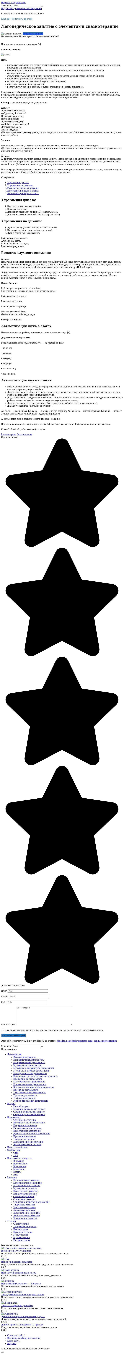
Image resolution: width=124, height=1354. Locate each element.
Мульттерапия (20, 1234)
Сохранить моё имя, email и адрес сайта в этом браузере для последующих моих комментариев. (54, 1030)
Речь (15, 1174)
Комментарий (8, 1024)
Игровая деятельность (24, 1057)
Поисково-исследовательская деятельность (35, 1076)
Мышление (19, 1169)
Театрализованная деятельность (29, 1092)
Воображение (20, 1163)
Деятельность (14, 1054)
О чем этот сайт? (16, 1335)
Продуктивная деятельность (27, 1079)
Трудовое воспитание (24, 1139)
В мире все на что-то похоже (16, 1251)
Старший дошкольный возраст (29, 1114)
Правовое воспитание (24, 1136)
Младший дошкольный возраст (29, 1109)
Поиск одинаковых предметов (17, 1261)
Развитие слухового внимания (23, 188)
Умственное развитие (24, 1207)
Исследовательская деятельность (30, 1073)
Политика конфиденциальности (23, 1338)
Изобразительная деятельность (29, 1062)
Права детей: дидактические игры (18, 1272)
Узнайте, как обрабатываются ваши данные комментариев (87, 1040)
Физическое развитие (24, 1210)
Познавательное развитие (26, 1180)
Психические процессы (19, 1158)
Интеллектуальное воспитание (29, 1122)
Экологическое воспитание (27, 1144)
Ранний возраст (21, 1106)
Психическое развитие (25, 1193)
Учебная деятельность (24, 1098)
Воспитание (13, 1117)
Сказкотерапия (24, 434)
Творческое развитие (24, 1204)
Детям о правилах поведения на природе (22, 1324)
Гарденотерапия (21, 1240)
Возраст (11, 1103)
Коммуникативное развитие (27, 1182)
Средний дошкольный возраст (29, 1111)
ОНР (15, 1152)
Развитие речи (8, 434)
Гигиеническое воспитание (27, 1128)
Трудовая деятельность (25, 1095)
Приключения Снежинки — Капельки (21, 1283)
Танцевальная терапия (24, 1226)
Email (5, 996)
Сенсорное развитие (23, 1196)
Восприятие (19, 1166)
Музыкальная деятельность (27, 1065)
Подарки (11, 1343)
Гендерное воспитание (25, 1125)
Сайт (3, 1002)
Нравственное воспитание (27, 1131)
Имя (4, 990)
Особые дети (14, 1150)
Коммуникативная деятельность (29, 1084)
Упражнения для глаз (18, 182)
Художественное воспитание (28, 1141)
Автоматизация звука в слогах (23, 190)
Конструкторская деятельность (29, 1081)
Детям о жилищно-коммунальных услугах (23, 1316)
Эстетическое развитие (25, 1218)
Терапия (11, 1221)
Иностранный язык (17, 1147)
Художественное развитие (26, 1213)
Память (17, 1172)
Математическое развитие (26, 1185)
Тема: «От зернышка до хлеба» (17, 1305)
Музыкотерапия (21, 1237)
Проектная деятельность (25, 1090)
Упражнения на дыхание (20, 185)
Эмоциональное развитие (26, 1215)
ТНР (15, 1155)
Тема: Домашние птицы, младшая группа (22, 1294)
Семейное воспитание (24, 1120)
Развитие (12, 1177)
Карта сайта (13, 1340)
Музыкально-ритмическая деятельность (33, 1068)
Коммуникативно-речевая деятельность (33, 1087)
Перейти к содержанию (13, 2)
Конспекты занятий (33, 33)
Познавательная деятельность (28, 1059)
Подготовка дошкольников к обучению (21, 8)
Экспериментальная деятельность (30, 1100)
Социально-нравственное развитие (31, 1202)
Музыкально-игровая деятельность (31, 1070)
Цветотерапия (20, 1229)
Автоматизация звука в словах (23, 193)
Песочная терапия (22, 1232)
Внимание (18, 1161)
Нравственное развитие (25, 1191)
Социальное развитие (24, 1199)
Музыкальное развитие (25, 1188)
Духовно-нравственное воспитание (31, 1133)
